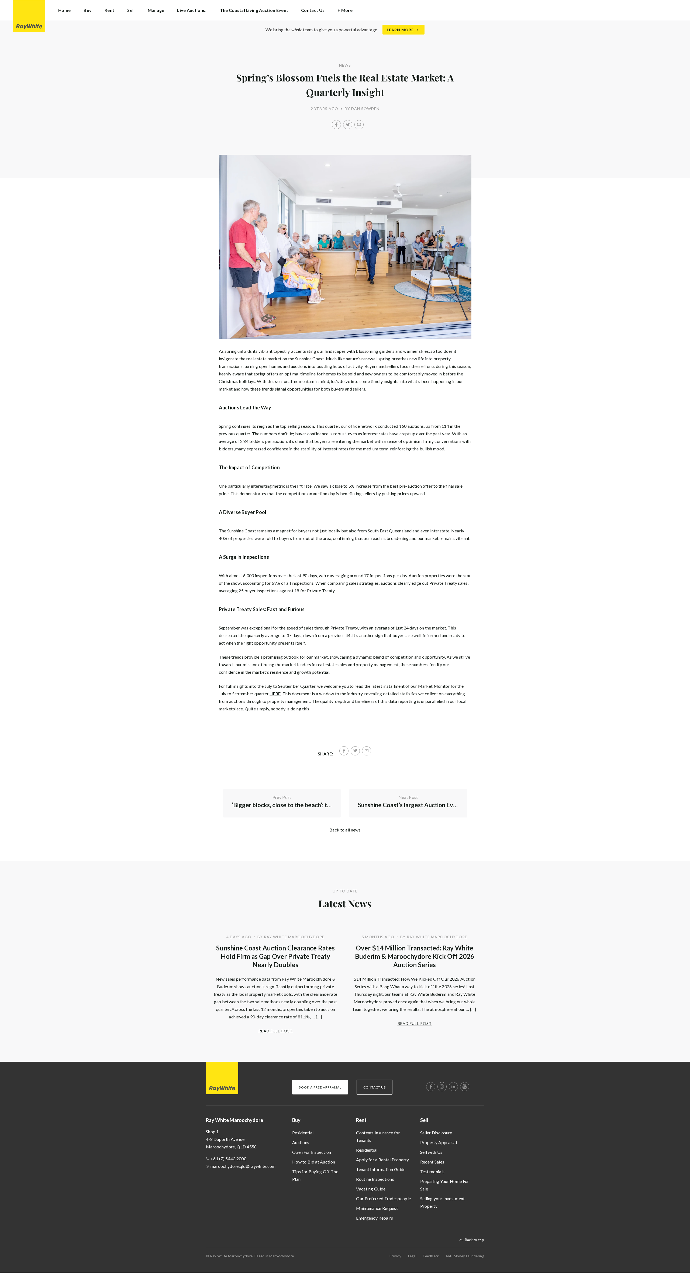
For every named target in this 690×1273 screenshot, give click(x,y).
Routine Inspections (375, 1179)
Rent (361, 1120)
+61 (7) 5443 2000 (228, 1158)
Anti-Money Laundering (465, 1256)
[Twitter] (347, 124)
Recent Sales (432, 1161)
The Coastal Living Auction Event (254, 10)
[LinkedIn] (453, 1086)
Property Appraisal (438, 1142)
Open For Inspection (311, 1152)
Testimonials (432, 1171)
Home (64, 10)
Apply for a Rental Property (382, 1159)
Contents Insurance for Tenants (378, 1136)
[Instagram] (442, 1086)
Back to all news (345, 829)
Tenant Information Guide (380, 1169)
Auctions (300, 1142)
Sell (424, 1120)
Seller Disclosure (436, 1132)
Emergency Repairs (374, 1217)
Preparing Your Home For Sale (444, 1185)
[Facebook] (336, 124)
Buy (296, 1120)
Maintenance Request (377, 1208)
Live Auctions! (192, 10)
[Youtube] (464, 1086)
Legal (412, 1256)
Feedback (431, 1256)
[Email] (359, 124)
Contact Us (313, 10)
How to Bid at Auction (313, 1161)
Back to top (474, 1240)
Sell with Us (431, 1152)
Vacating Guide (370, 1188)
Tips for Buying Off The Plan (315, 1175)
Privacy (395, 1256)
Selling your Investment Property (442, 1202)
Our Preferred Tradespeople (383, 1198)
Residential (302, 1132)
